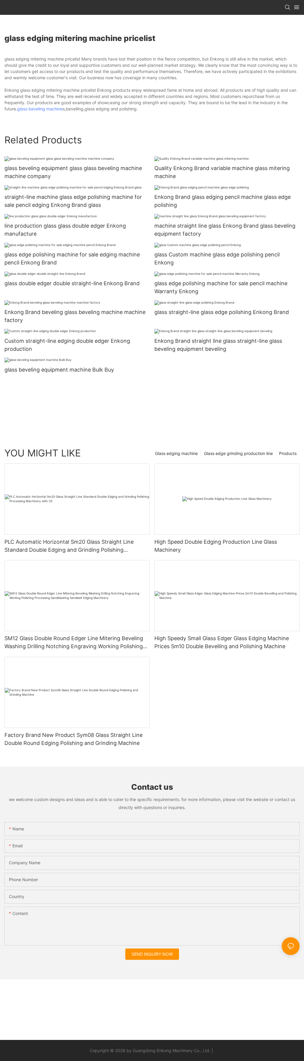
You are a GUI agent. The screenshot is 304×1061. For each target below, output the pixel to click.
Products (288, 453)
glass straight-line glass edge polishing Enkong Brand (221, 312)
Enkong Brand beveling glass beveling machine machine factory (74, 316)
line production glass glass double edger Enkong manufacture (65, 230)
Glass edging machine (176, 453)
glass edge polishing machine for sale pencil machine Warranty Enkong (220, 287)
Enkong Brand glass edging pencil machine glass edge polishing (222, 201)
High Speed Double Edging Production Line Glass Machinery (215, 546)
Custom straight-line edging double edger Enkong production (67, 345)
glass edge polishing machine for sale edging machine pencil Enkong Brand (72, 258)
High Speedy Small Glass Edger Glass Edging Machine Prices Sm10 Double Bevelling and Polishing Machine (221, 642)
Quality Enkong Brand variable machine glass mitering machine (222, 172)
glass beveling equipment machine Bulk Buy (59, 370)
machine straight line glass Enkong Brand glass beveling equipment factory (224, 230)
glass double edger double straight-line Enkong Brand (72, 283)
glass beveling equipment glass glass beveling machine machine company (73, 172)
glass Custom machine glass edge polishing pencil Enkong (217, 258)
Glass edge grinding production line (238, 453)
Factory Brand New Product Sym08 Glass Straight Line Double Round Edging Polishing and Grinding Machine (73, 739)
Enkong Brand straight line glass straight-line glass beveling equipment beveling (218, 345)
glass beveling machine (40, 108)
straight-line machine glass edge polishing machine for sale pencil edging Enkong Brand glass (73, 201)
